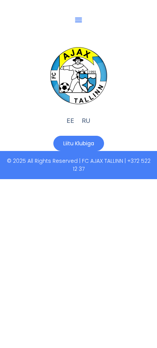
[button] (78, 19)
